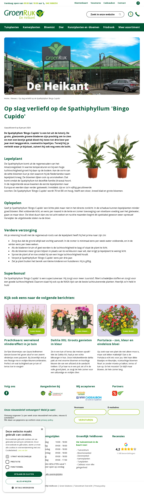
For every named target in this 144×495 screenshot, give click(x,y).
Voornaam (79, 407)
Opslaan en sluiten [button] (24, 474)
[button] (24, 487)
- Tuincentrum (82, 450)
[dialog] (24, 459)
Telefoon (137, 14)
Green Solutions (65, 486)
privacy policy (47, 420)
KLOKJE (130, 14)
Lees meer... (36, 331)
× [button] (42, 429)
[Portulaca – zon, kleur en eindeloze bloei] (118, 320)
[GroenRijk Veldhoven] (24, 15)
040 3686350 (52, 3)
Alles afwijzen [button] (24, 481)
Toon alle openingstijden (51, 474)
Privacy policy (99, 486)
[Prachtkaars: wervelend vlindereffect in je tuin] (25, 320)
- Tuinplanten (82, 461)
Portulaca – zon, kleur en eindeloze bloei (115, 342)
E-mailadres (113, 407)
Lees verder (23, 450)
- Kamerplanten (83, 458)
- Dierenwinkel (82, 455)
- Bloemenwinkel (83, 453)
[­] (138, 3)
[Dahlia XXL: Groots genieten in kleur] (72, 320)
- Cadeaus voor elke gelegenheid (85, 466)
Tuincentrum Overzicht (83, 486)
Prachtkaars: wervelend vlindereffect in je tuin (21, 342)
